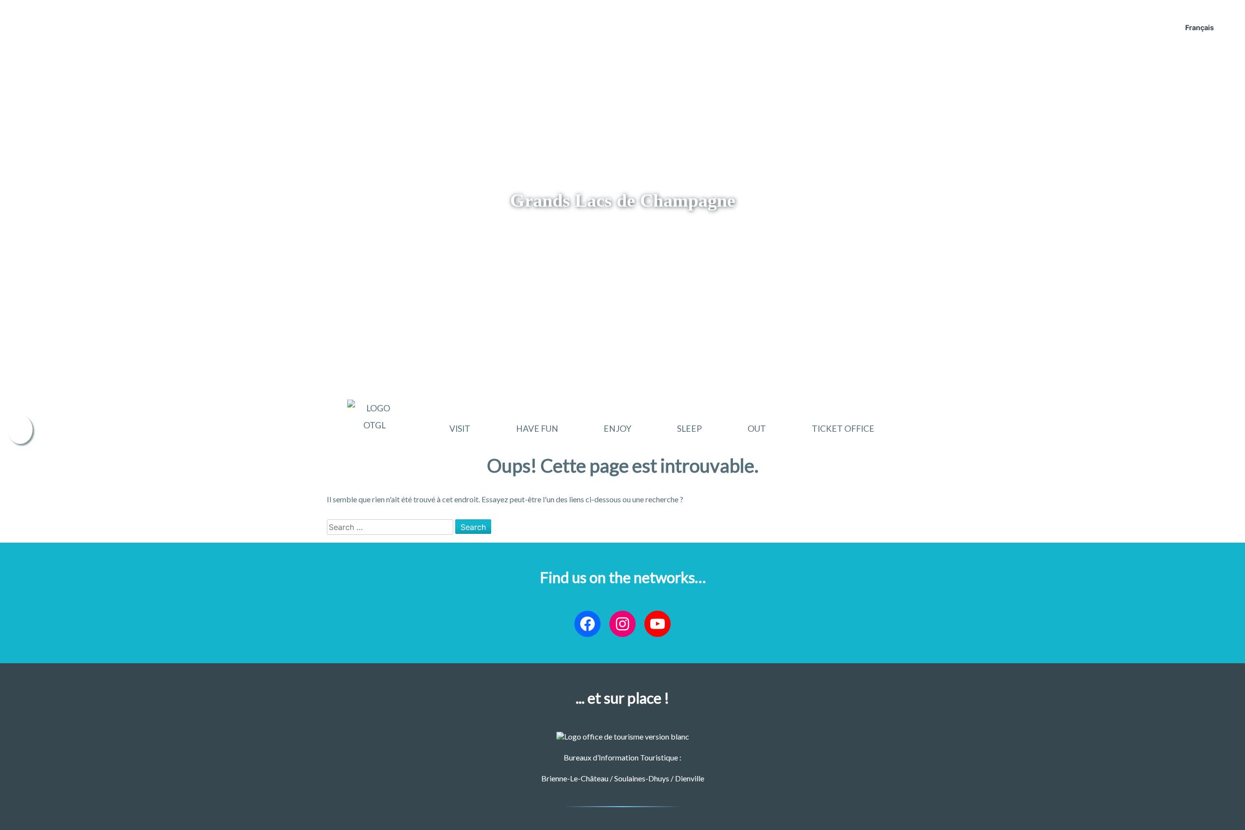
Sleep (689, 429)
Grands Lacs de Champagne (622, 200)
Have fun (537, 429)
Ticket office (843, 429)
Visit (459, 429)
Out (756, 429)
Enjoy (617, 429)
